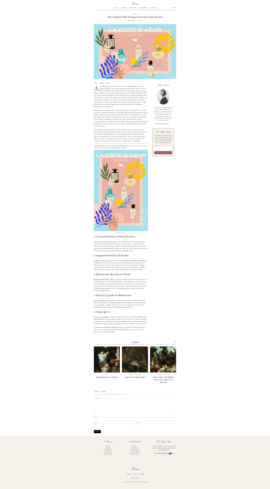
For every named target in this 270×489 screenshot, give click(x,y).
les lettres (143, 7)
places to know (134, 452)
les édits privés (107, 454)
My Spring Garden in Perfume (106, 377)
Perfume (107, 374)
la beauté (123, 7)
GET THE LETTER (161, 453)
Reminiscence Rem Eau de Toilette (104, 279)
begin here (134, 448)
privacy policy (135, 478)
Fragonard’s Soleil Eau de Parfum (103, 260)
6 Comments (166, 374)
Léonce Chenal (131, 20)
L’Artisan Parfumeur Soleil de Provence (105, 242)
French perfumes (138, 95)
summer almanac (135, 450)
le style (115, 7)
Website (138, 422)
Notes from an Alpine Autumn (135, 377)
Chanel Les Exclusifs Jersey (101, 317)
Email (95, 422)
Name (95, 416)
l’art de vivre (132, 7)
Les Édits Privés (153, 8)
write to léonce (134, 454)
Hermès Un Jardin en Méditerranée (104, 300)
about (134, 446)
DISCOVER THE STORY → (163, 124)
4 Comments (138, 374)
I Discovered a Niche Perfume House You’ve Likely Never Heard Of (163, 380)
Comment (97, 397)
